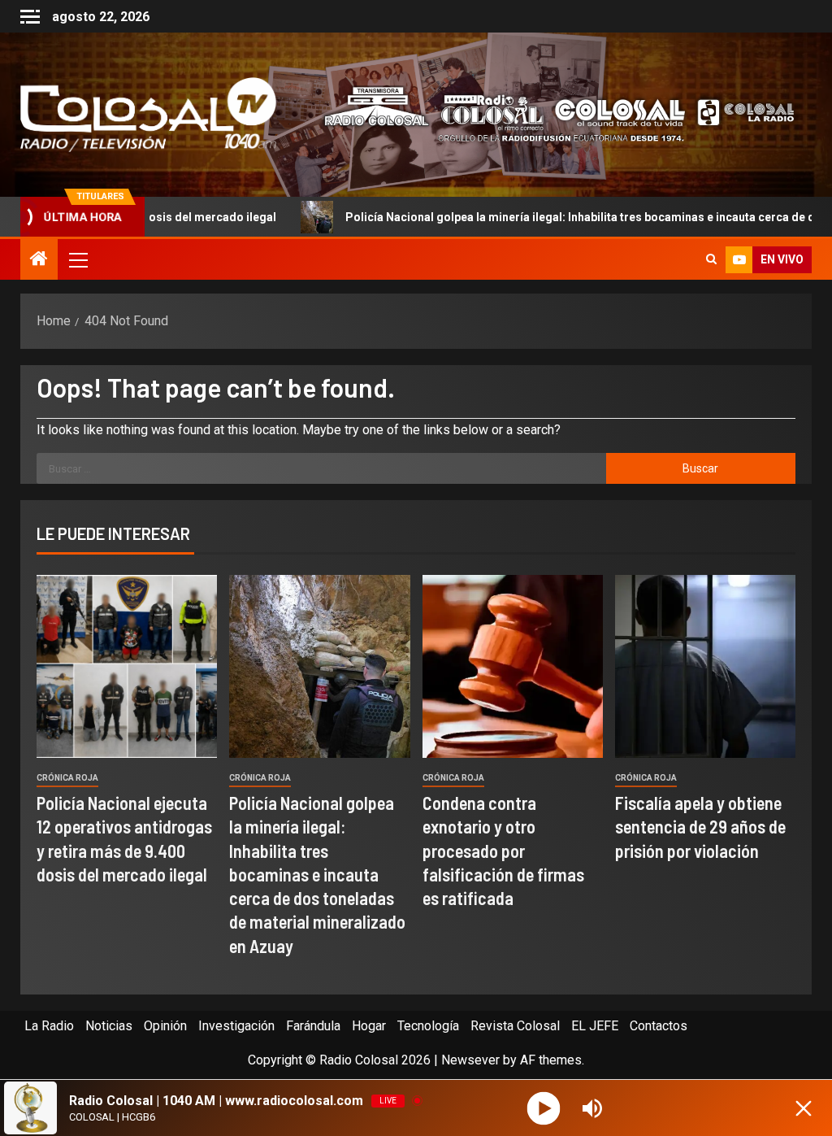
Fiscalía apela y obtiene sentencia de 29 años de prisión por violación (700, 826)
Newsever (470, 1060)
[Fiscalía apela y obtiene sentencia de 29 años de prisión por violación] (705, 666)
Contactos (658, 1026)
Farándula (313, 1026)
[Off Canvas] (30, 17)
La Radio (49, 1026)
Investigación (236, 1026)
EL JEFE (594, 1026)
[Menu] (77, 259)
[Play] (544, 1108)
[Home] (39, 260)
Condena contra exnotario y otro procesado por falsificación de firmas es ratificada (503, 850)
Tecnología (428, 1026)
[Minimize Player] (803, 1108)
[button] (77, 259)
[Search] (711, 259)
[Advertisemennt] (550, 113)
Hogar (369, 1026)
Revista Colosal (515, 1026)
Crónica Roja (67, 777)
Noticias (108, 1026)
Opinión (165, 1026)
